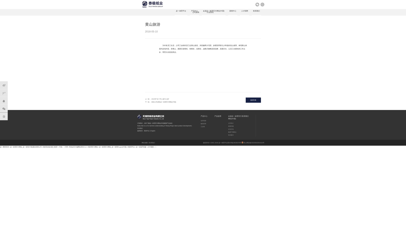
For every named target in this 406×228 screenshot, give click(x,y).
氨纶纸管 (203, 123)
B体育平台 (131, 147)
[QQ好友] (4, 101)
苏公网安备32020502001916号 (253, 143)
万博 (66, 147)
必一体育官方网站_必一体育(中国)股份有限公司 (26, 147)
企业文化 (231, 129)
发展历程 (231, 126)
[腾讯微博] (4, 93)
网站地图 (145, 143)
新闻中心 (232, 11)
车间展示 (231, 135)
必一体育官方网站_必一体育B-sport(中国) (113, 147)
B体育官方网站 (93, 147)
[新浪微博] (4, 85)
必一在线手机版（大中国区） (145, 147)
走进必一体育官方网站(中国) (213, 11)
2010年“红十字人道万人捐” (160, 99)
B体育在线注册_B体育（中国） (53, 147)
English (153, 131)
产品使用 (217, 116)
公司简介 (231, 123)
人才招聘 (244, 11)
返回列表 (253, 100)
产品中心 (194, 11)
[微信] (4, 108)
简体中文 (147, 131)
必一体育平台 (181, 11)
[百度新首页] (4, 116)
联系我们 (256, 11)
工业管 (203, 126)
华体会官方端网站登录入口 (78, 147)
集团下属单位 (232, 132)
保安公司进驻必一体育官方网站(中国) (163, 102)
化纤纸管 (203, 120)
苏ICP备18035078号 (234, 143)
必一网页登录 (4, 147)
